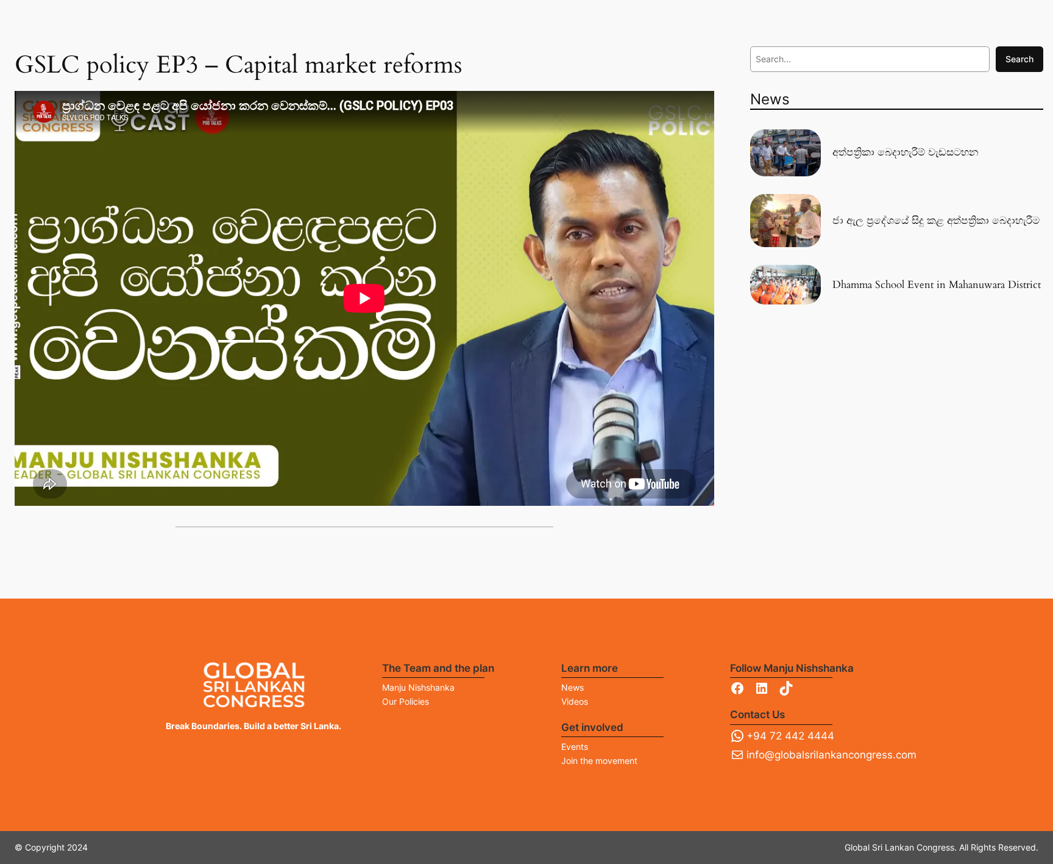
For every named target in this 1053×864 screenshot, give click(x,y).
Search (1019, 59)
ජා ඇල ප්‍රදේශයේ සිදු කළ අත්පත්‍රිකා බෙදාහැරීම (936, 221)
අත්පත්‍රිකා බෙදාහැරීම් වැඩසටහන (905, 152)
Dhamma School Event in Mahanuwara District (936, 285)
